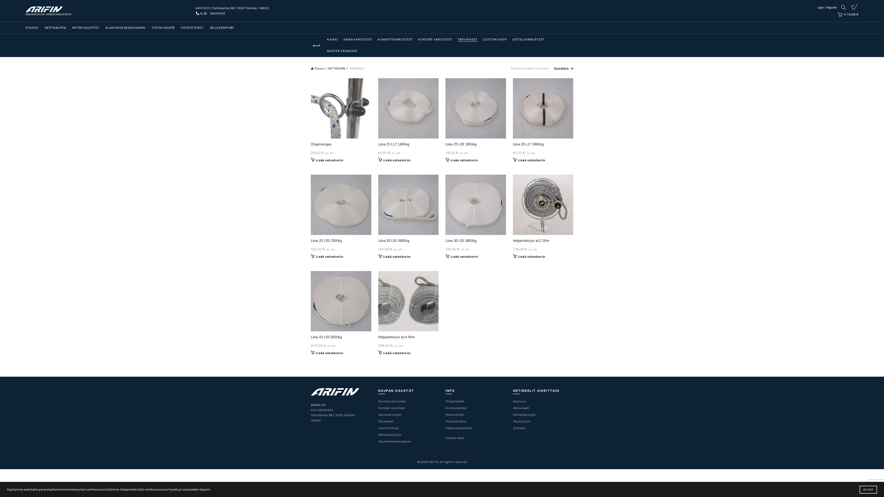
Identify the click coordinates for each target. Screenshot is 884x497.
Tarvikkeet (385, 421)
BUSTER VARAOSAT (342, 51)
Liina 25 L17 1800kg (394, 144)
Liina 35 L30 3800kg (394, 241)
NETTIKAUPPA (55, 28)
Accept (868, 489)
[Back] (316, 45)
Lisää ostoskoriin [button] (329, 160)
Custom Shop (388, 428)
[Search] (843, 7)
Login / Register (827, 7)
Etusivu (31, 28)
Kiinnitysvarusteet (392, 401)
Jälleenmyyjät (221, 28)
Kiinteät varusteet (391, 408)
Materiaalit (521, 408)
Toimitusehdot (456, 408)
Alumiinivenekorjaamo (125, 28)
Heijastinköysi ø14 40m (396, 337)
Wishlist (856, 5)
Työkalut (519, 428)
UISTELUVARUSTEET (528, 39)
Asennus (519, 401)
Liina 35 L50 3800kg (461, 241)
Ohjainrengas (321, 144)
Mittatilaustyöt (85, 28)
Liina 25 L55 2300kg (326, 241)
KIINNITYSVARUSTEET (395, 39)
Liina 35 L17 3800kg (528, 144)
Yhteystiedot (192, 28)
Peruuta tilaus (456, 421)
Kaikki (332, 39)
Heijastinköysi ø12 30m (531, 241)
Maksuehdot (454, 415)
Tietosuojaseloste (458, 428)
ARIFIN (434, 462)
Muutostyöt (522, 421)
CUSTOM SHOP (495, 39)
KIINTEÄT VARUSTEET (435, 39)
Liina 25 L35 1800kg (461, 144)
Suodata (561, 68)
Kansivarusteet (389, 415)
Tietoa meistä (163, 28)
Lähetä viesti (454, 438)
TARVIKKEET (467, 39)
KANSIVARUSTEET (357, 39)
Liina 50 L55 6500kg (326, 337)
